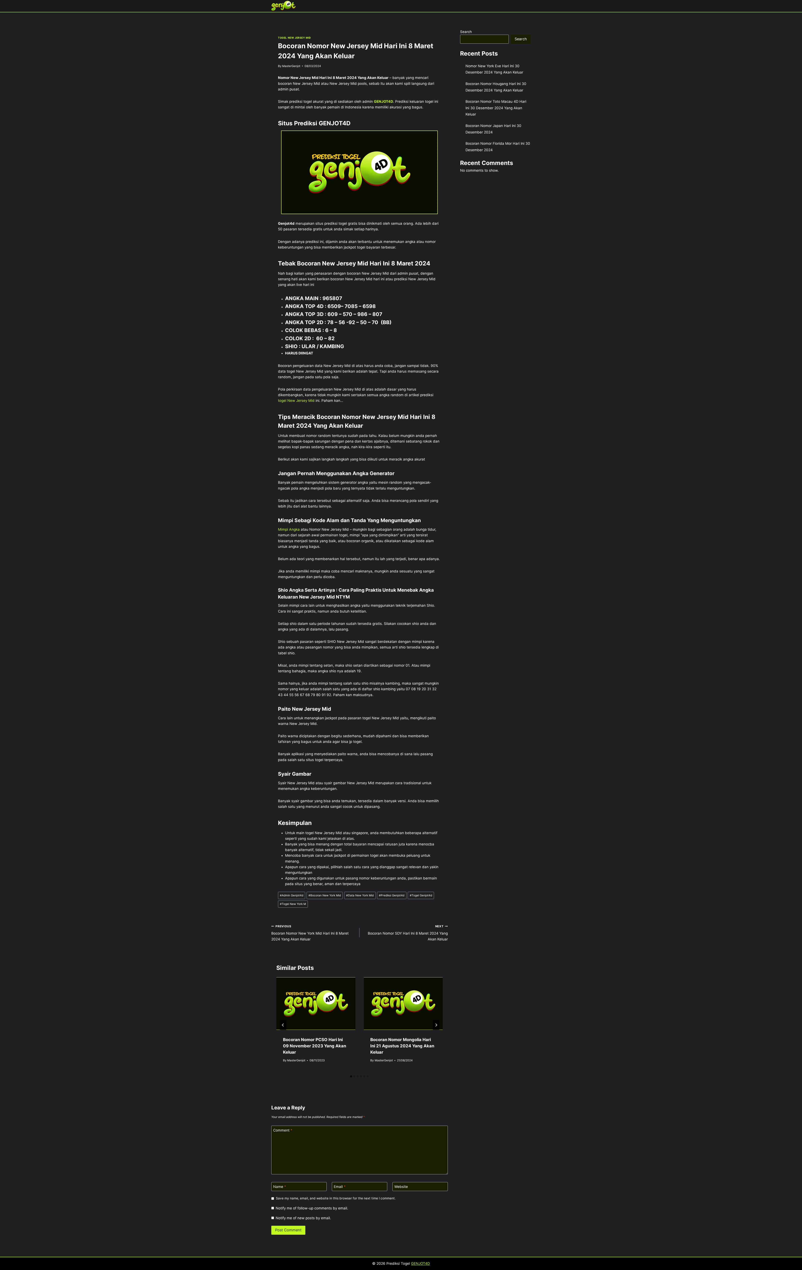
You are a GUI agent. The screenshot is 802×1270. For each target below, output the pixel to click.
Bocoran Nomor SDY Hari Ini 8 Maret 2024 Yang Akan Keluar (408, 933)
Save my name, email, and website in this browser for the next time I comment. (336, 1198)
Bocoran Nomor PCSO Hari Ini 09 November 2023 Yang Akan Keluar (314, 1046)
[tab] (351, 1076)
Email (340, 1187)
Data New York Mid (360, 895)
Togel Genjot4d (421, 895)
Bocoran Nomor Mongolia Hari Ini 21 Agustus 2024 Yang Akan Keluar (402, 1046)
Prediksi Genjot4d (391, 895)
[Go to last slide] (283, 1025)
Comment (282, 1130)
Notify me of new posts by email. (303, 1218)
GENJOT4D (383, 101)
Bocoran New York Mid (324, 895)
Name (279, 1187)
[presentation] (315, 1003)
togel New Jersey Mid (296, 400)
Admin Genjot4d (291, 895)
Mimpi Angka (289, 529)
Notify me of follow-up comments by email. (312, 1208)
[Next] (436, 1025)
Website (401, 1187)
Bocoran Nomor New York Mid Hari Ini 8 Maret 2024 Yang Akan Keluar (310, 933)
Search (466, 32)
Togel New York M (293, 904)
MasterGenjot (291, 66)
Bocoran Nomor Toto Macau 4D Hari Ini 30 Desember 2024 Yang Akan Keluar (496, 107)
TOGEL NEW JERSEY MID (294, 37)
